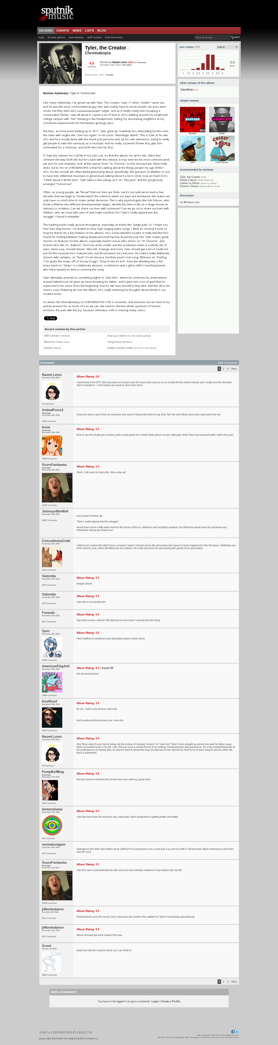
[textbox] (212, 37)
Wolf (193, 162)
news (77, 30)
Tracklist (109, 75)
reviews (46, 30)
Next (233, 368)
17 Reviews (140, 62)
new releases (76, 37)
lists (89, 30)
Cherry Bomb (222, 162)
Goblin (222, 133)
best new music (114, 37)
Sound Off (107, 668)
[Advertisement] (208, 272)
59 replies (127, 65)
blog (101, 30)
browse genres (56, 37)
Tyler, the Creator (105, 47)
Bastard (192, 133)
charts (62, 30)
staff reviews (94, 37)
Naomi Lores (119, 62)
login (41, 37)
